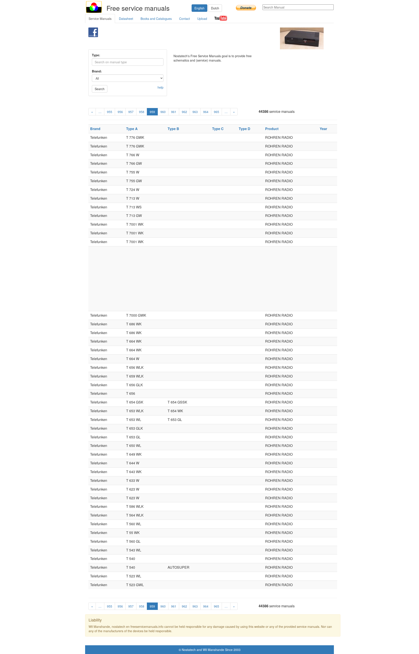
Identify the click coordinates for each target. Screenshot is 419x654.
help (160, 87)
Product (271, 128)
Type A (132, 128)
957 (131, 112)
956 (120, 112)
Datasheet (126, 18)
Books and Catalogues (156, 18)
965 (216, 112)
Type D (244, 128)
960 (163, 112)
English (199, 8)
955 (109, 112)
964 (205, 112)
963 (195, 112)
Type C (218, 128)
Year (323, 128)
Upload (202, 18)
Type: (96, 55)
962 (184, 112)
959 (152, 112)
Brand (95, 128)
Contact (184, 18)
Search (100, 89)
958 (141, 112)
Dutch (215, 8)
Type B (173, 128)
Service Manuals (100, 18)
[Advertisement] (202, 38)
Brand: (97, 71)
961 (173, 112)
